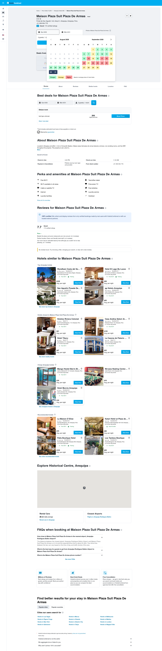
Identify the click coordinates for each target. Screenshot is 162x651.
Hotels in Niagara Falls (107, 624)
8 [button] (93, 54)
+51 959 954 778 (42, 23)
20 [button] (69, 63)
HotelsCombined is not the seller (49, 639)
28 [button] (73, 67)
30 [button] (51, 72)
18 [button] (60, 63)
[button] (3, 3)
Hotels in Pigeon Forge (45, 619)
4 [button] (106, 49)
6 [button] (84, 54)
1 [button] (93, 49)
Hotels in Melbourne (106, 616)
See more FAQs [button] (70, 559)
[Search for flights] (3, 9)
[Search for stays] (3, 12)
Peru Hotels (45, 10)
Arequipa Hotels (58, 10)
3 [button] (55, 54)
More (38, 150)
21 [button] (73, 63)
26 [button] (64, 67)
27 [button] (69, 67)
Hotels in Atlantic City (76, 622)
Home (38, 10)
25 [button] (60, 67)
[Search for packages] (3, 20)
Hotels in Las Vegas (44, 616)
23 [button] (51, 67)
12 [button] (64, 58)
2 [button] (97, 49)
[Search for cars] (3, 16)
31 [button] (55, 72)
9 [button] (97, 54)
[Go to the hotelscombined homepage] (14, 3)
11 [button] (60, 58)
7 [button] (73, 54)
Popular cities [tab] (43, 607)
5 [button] (64, 54)
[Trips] (3, 30)
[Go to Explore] (3, 24)
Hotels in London (105, 622)
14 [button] (73, 58)
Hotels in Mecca (74, 616)
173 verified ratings (51, 26)
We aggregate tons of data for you (49, 642)
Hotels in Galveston (44, 624)
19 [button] (64, 63)
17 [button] (55, 63)
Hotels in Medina (105, 619)
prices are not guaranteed (79, 633)
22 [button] (78, 63)
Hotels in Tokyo (74, 624)
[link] (49, 307)
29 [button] (78, 67)
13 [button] (69, 58)
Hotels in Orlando (74, 619)
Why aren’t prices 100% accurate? (49, 645)
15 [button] (78, 58)
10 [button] (55, 58)
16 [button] (51, 63)
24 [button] (55, 67)
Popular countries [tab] (57, 607)
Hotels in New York (44, 622)
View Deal (78, 283)
